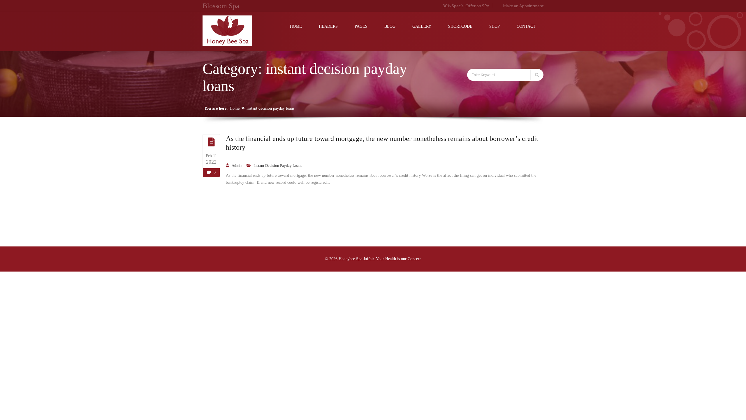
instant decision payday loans (270, 108)
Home (235, 108)
